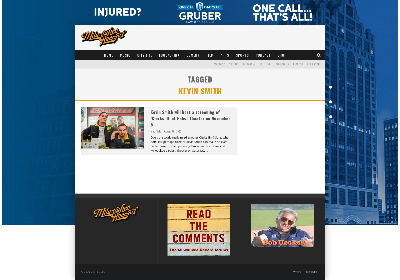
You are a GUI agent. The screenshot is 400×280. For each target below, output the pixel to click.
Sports (242, 55)
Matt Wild (156, 131)
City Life (144, 55)
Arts (225, 55)
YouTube (265, 64)
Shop (282, 55)
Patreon (298, 64)
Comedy (193, 55)
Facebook (219, 64)
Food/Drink (169, 55)
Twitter (234, 64)
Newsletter (314, 64)
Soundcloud (281, 64)
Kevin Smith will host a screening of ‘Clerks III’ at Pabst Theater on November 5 (190, 118)
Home (108, 55)
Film (210, 55)
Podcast (263, 55)
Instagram (249, 64)
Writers (296, 272)
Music (125, 55)
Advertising (310, 272)
